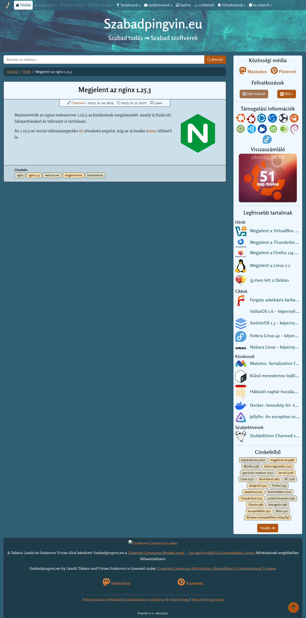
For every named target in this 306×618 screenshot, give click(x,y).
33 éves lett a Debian (269, 280)
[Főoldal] (7, 5)
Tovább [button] (266, 528)
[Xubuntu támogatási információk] (263, 129)
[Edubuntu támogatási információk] (251, 119)
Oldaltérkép (178, 599)
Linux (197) (247, 479)
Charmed (77, 103)
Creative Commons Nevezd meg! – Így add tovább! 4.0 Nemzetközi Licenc (191, 552)
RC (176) (290, 479)
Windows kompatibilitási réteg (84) (267, 517)
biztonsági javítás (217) (278, 466)
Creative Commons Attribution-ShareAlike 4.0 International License (216, 568)
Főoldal (25, 5)
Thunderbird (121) (251, 498)
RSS (287, 94)
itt (81, 130)
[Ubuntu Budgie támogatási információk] (284, 119)
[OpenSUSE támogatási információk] (285, 129)
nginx (20, 175)
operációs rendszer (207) (257, 473)
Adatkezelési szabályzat (145, 599)
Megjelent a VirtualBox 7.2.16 (277, 230)
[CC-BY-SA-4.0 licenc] (153, 542)
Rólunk (198, 599)
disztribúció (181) (269, 479)
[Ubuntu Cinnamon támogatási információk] (295, 119)
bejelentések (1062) (253, 460)
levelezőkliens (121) (279, 492)
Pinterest (287, 71)
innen (151, 130)
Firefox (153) (279, 485)
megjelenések (73, 175)
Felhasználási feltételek (102, 599)
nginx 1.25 (34, 175)
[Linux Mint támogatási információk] (274, 129)
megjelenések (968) (282, 460)
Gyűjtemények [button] (158, 5)
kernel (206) (285, 473)
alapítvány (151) (253, 492)
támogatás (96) (277, 504)
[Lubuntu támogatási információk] (273, 119)
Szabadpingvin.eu (153, 24)
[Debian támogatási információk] (295, 129)
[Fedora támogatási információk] (268, 140)
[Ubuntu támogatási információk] (241, 119)
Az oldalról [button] (260, 5)
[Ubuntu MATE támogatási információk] (241, 129)
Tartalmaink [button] (129, 5)
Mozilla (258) (251, 466)
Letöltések (206, 5)
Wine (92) (282, 511)
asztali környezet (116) (281, 498)
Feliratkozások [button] (232, 5)
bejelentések (95, 175)
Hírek (27, 72)
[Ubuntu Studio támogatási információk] (252, 129)
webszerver (52, 175)
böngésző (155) (258, 485)
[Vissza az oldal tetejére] (293, 607)
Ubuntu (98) (255, 504)
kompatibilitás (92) (259, 511)
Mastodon (256, 71)
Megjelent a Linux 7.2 (270, 265)
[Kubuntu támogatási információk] (262, 119)
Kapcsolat (215, 599)
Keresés (217, 59)
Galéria (185, 5)
